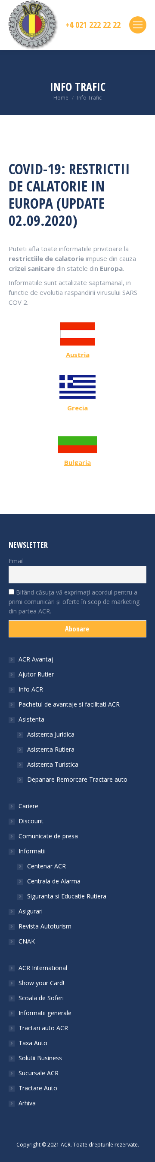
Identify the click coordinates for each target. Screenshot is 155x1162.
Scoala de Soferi (41, 998)
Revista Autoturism (45, 926)
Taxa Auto (33, 1043)
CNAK (27, 941)
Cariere (28, 806)
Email (16, 561)
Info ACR (31, 689)
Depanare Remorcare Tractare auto (77, 779)
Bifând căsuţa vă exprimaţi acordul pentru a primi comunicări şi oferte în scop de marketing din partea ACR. (74, 601)
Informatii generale (45, 1013)
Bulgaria (77, 462)
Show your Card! (41, 983)
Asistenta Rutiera (50, 749)
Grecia (77, 408)
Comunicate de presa (48, 836)
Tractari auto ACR (43, 1028)
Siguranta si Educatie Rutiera (66, 896)
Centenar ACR (46, 866)
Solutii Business (40, 1058)
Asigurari (31, 911)
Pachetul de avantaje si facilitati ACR (69, 704)
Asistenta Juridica (50, 734)
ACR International (43, 968)
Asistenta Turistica (52, 764)
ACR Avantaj (36, 659)
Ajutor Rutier (36, 674)
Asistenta (31, 719)
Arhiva (27, 1103)
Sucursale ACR (39, 1073)
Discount (31, 821)
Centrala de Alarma (54, 881)
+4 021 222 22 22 (93, 25)
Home (60, 97)
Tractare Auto (38, 1088)
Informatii (32, 851)
